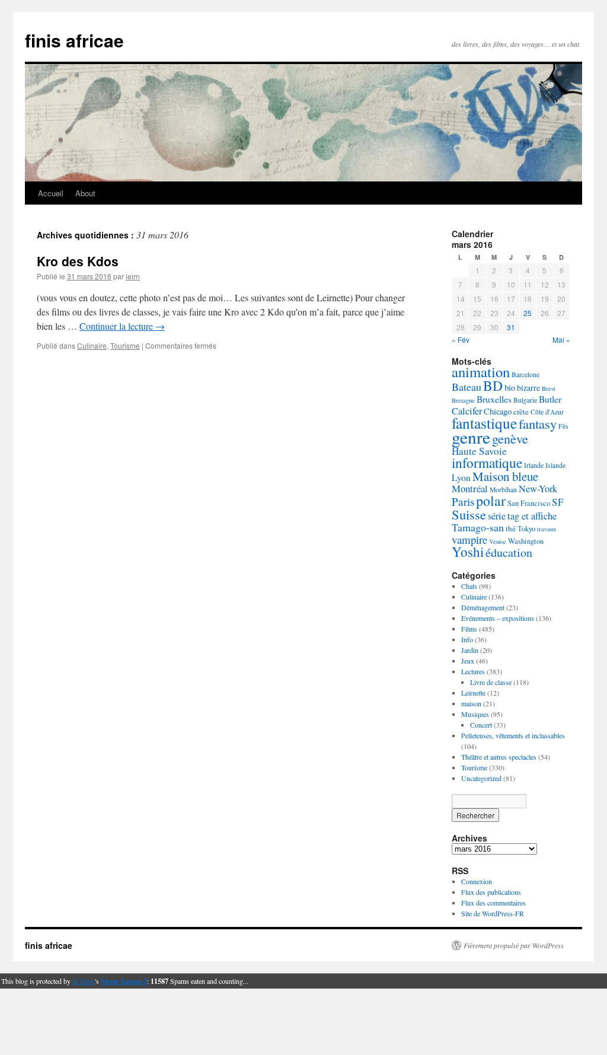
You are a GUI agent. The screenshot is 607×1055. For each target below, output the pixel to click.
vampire (469, 539)
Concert (481, 724)
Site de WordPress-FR (492, 913)
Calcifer (467, 410)
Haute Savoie (479, 451)
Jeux (467, 660)
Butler (550, 399)
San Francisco (528, 503)
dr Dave (83, 981)
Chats (469, 586)
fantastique (484, 423)
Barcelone (525, 374)
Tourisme (125, 345)
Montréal (470, 488)
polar (491, 500)
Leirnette (473, 692)
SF (558, 502)
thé (511, 528)
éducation (508, 552)
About (85, 193)
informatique (487, 462)
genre (471, 436)
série (497, 515)
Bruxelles (494, 399)
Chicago (498, 411)
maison (471, 703)
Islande (555, 465)
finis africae (74, 40)
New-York (538, 488)
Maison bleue (505, 476)
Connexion (476, 881)
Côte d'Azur (547, 411)
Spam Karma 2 (124, 981)
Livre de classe (491, 682)
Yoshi (468, 552)
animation (481, 371)
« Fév (460, 339)
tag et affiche (532, 515)
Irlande (534, 465)
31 (511, 327)
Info (467, 639)
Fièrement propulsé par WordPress (514, 945)
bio (509, 387)
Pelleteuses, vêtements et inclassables (513, 735)
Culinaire (92, 345)
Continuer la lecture (122, 326)
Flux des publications (491, 892)
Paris (463, 501)
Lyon (461, 477)
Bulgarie (525, 400)
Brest (548, 388)
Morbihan (503, 489)
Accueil (50, 193)
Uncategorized (481, 778)
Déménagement (482, 607)
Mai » (561, 339)
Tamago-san (478, 527)
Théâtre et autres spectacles (498, 756)
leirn (133, 276)
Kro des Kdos (78, 261)
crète (521, 411)
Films (469, 628)
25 (527, 313)
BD (493, 385)
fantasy (538, 423)
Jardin (469, 650)
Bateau (466, 387)
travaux (546, 529)
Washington (526, 541)
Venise (497, 541)
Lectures (473, 671)
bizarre (528, 387)
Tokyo (526, 529)
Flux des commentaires (493, 902)
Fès (563, 426)
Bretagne (463, 400)
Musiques (475, 714)
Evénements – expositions (497, 618)
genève (510, 438)
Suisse (469, 514)
